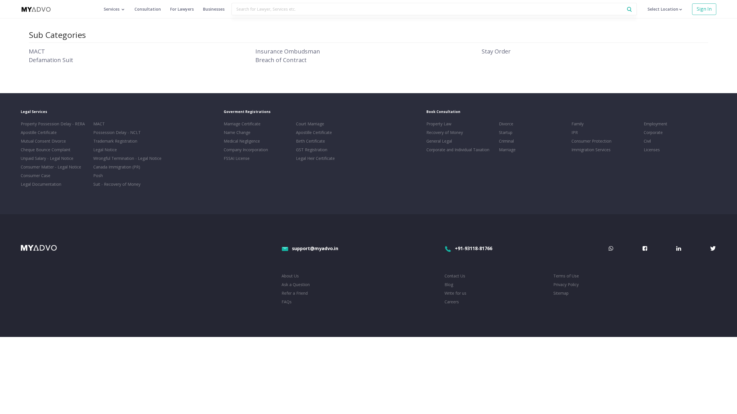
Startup (505, 132)
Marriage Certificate (242, 123)
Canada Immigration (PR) (116, 167)
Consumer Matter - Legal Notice (51, 167)
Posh (98, 175)
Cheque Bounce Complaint (46, 149)
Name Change (237, 132)
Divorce (506, 123)
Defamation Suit (51, 60)
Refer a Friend (295, 293)
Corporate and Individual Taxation (457, 149)
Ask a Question (296, 284)
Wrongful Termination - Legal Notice (127, 158)
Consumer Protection (591, 141)
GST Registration (311, 149)
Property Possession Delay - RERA (53, 123)
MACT (37, 51)
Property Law (438, 123)
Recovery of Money (444, 132)
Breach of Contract (281, 60)
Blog (449, 284)
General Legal (439, 141)
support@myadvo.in (315, 248)
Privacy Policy (566, 284)
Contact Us (455, 276)
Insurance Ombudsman (287, 51)
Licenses (652, 149)
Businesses (214, 9)
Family (577, 123)
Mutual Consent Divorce (43, 141)
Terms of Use (566, 276)
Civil (647, 141)
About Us (290, 276)
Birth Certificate (310, 141)
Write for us (455, 293)
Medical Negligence (242, 141)
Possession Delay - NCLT (117, 132)
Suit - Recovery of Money (116, 184)
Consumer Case (35, 175)
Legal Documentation (41, 184)
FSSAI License (237, 158)
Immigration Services (591, 149)
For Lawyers (182, 9)
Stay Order (496, 51)
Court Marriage (310, 123)
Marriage (507, 149)
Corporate (653, 132)
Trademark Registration (115, 141)
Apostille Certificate (39, 132)
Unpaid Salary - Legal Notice (47, 158)
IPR (574, 132)
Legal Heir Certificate (315, 158)
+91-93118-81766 (473, 248)
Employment (655, 123)
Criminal (506, 141)
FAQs (287, 301)
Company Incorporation (246, 149)
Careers (452, 301)
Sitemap (561, 293)
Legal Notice (105, 149)
